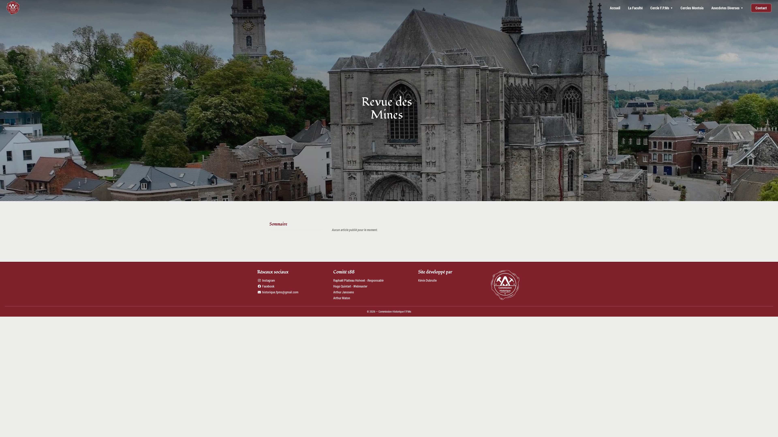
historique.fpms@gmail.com (280, 292)
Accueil (615, 8)
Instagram (268, 280)
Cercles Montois (692, 8)
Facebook (268, 286)
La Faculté (635, 8)
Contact (761, 8)
